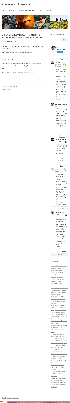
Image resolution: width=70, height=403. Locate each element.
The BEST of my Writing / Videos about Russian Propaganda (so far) (57, 349)
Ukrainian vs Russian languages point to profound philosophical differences (58, 336)
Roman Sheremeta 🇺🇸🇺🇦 (60, 63)
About (49, 11)
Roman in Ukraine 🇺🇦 (61, 105)
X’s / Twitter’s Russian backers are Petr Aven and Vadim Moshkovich (59, 374)
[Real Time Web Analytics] (3, 402)
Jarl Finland (58, 212)
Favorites (11, 11)
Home (3, 11)
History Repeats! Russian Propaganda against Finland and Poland (58, 385)
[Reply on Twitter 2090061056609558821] (56, 97)
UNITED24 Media (60, 139)
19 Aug (59, 66)
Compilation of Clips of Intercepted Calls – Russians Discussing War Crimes (58, 275)
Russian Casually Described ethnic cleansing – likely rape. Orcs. (59, 316)
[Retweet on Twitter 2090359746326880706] (60, 129)
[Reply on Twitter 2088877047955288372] (56, 249)
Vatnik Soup (59, 169)
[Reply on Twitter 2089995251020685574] (56, 202)
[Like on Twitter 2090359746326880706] (63, 129)
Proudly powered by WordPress (10, 398)
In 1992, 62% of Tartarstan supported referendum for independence (11, 86)
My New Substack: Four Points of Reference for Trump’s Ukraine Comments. (59, 356)
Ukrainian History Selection (27, 11)
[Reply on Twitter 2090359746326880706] (56, 129)
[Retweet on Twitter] (60, 58)
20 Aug (57, 108)
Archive (41, 11)
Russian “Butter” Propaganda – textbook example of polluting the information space (59, 343)
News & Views (20, 72)
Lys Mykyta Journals (56, 270)
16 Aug (57, 214)
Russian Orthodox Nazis (37, 84)
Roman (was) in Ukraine (16, 4)
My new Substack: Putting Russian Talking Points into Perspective (58, 367)
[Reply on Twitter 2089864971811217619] (56, 158)
